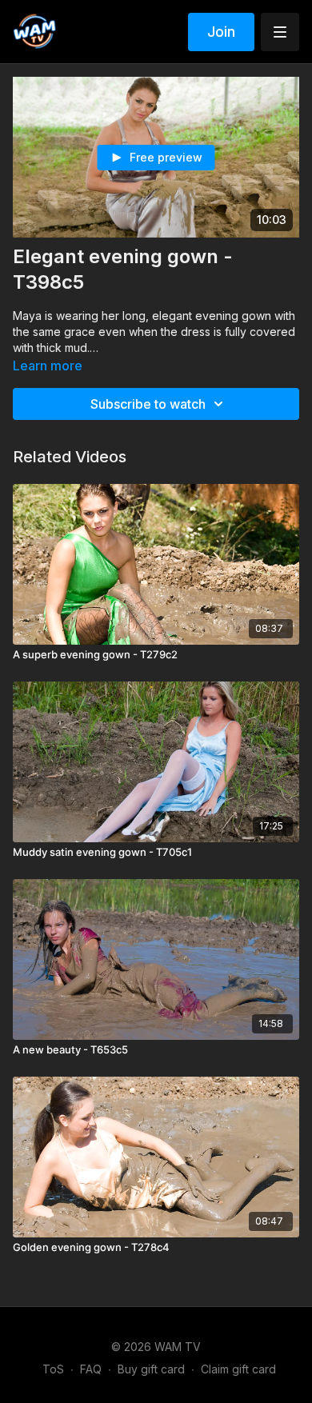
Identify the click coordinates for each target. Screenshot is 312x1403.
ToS (53, 1369)
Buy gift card (151, 1369)
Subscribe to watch (148, 404)
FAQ (91, 1369)
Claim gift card (238, 1369)
